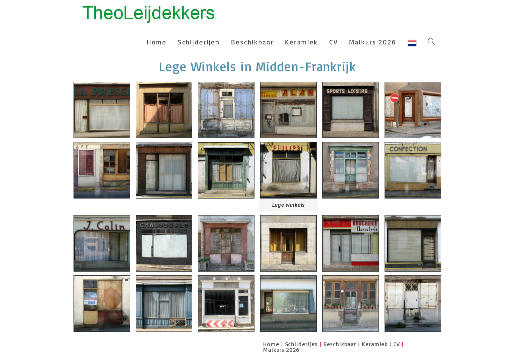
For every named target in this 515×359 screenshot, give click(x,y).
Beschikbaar (339, 344)
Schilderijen (301, 344)
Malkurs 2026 (281, 349)
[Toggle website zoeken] (431, 42)
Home (271, 344)
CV (396, 344)
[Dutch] (412, 42)
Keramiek (375, 344)
